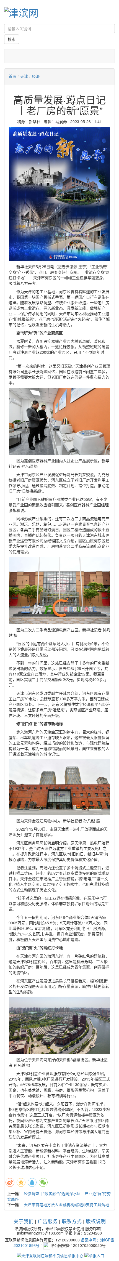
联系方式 (72, 1221)
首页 (12, 76)
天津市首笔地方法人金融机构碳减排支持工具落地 (66, 1204)
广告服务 (48, 1221)
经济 (36, 76)
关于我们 (23, 1221)
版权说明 (96, 1221)
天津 (24, 76)
